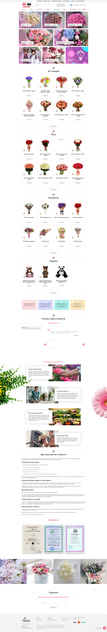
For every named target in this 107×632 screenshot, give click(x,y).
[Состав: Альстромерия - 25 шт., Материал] (61, 83)
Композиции (39, 9)
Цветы (30, 9)
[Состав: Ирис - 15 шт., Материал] (61, 209)
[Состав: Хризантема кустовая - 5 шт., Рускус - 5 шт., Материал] (29, 209)
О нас (63, 617)
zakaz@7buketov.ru (62, 5)
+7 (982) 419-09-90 (60, 4)
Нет (29, 4)
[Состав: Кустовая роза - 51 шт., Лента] (78, 107)
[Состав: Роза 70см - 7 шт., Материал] (29, 146)
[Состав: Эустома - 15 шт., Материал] (29, 107)
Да (24, 4)
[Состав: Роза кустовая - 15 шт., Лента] (62, 146)
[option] (29, 305)
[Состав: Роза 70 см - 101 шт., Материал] (78, 170)
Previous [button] (45, 344)
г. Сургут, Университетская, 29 (79, 617)
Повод (64, 9)
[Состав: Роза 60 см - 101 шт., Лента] (61, 170)
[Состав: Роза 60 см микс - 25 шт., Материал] (45, 107)
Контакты (64, 620)
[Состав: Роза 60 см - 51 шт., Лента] (61, 107)
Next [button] (83, 344)
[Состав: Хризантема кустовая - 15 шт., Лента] (45, 83)
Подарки (48, 9)
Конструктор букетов (52, 620)
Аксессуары (56, 9)
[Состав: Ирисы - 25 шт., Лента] (29, 83)
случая (63, 476)
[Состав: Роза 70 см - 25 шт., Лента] (78, 146)
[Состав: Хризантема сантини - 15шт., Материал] (78, 233)
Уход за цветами (73, 9)
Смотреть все (53, 126)
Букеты (23, 9)
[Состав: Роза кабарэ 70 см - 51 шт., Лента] (29, 170)
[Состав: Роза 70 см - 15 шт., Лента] (45, 146)
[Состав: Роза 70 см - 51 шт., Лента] (45, 170)
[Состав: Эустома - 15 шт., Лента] (78, 83)
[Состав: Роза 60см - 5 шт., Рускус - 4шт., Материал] (45, 209)
